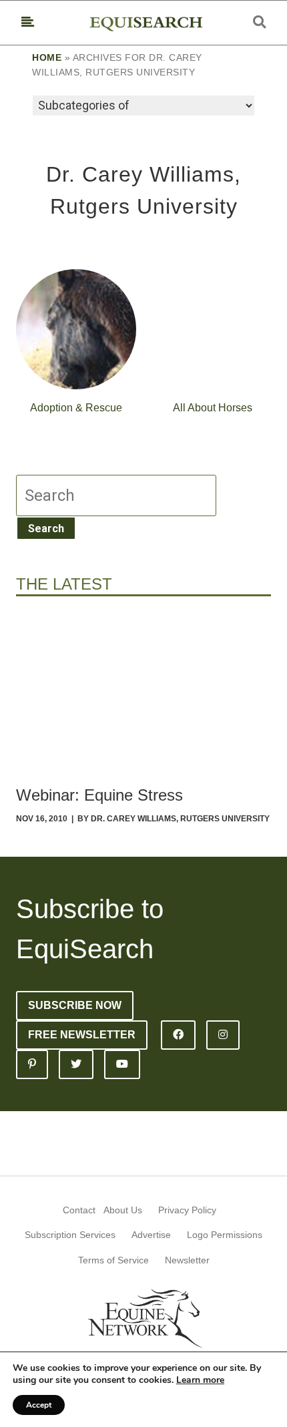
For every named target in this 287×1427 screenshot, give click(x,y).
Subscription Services (70, 1234)
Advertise (151, 1234)
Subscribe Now (74, 1005)
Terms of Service (113, 1260)
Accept (38, 1405)
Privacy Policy (187, 1210)
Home (46, 57)
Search (46, 528)
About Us (122, 1210)
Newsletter (187, 1260)
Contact (79, 1210)
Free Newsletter (81, 1034)
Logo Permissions (224, 1234)
